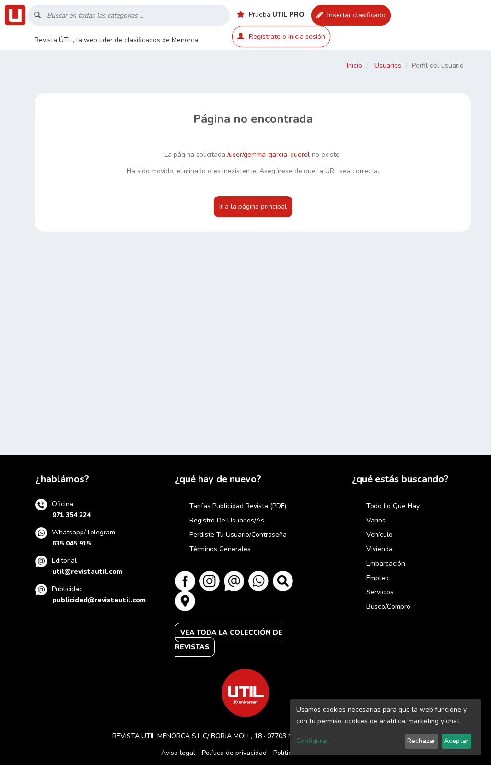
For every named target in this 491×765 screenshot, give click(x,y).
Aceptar (456, 740)
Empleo (377, 577)
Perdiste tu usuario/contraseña (238, 534)
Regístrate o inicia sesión (287, 36)
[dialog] (385, 727)
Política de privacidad (234, 752)
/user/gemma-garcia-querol (268, 154)
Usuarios (387, 65)
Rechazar (421, 740)
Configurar (312, 740)
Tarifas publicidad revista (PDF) (237, 505)
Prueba (275, 14)
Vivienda (379, 549)
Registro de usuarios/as (226, 520)
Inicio (354, 65)
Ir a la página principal (253, 206)
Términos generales (220, 549)
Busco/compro (388, 606)
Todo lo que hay (393, 505)
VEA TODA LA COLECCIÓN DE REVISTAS (228, 639)
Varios (376, 520)
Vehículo (379, 534)
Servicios (380, 592)
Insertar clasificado (356, 15)
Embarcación (385, 563)
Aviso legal (178, 752)
